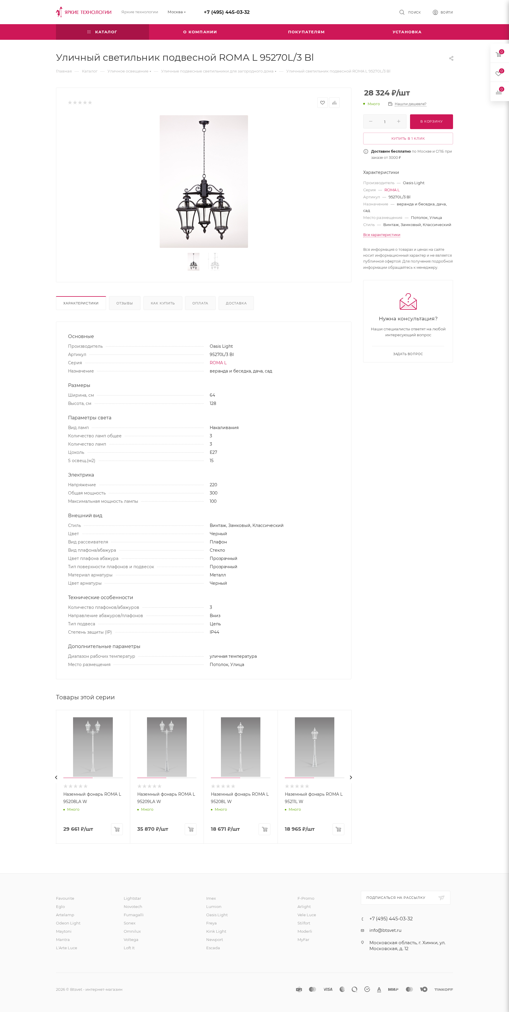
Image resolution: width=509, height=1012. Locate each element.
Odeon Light (68, 923)
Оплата (200, 303)
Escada (213, 947)
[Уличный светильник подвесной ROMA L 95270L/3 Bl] (204, 181)
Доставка (236, 303)
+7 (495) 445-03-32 (226, 12)
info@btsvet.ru (385, 930)
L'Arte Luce (66, 947)
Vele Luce (307, 914)
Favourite (65, 898)
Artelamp (65, 914)
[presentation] (56, 777)
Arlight (304, 906)
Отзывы (124, 303)
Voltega (131, 939)
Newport (214, 939)
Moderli (305, 931)
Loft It (129, 947)
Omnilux (132, 931)
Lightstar (132, 898)
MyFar (303, 939)
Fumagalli (134, 914)
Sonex (129, 923)
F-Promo (306, 898)
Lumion (214, 906)
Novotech (133, 906)
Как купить (163, 303)
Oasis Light (217, 914)
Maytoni (64, 931)
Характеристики (81, 303)
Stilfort (304, 923)
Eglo (60, 906)
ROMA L (218, 362)
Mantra (63, 939)
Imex (211, 898)
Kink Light (216, 931)
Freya (211, 923)
